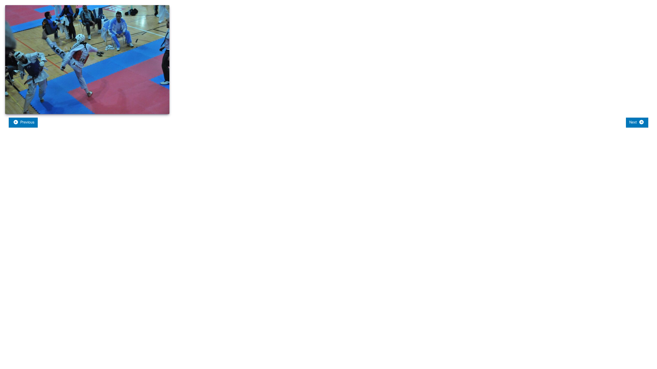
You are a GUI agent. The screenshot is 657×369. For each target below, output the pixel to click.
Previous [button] (26, 122)
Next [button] (633, 122)
